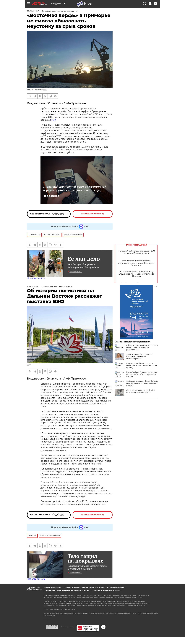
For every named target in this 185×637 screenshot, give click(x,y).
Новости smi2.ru (36, 278)
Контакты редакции (52, 587)
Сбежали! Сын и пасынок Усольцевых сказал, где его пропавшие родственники (142, 347)
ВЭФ (29, 365)
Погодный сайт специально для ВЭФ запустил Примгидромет (136, 252)
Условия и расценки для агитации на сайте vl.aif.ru (66, 590)
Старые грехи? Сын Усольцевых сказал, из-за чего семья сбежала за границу (141, 365)
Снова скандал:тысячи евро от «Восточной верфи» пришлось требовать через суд (74, 188)
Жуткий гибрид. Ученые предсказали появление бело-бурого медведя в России (142, 374)
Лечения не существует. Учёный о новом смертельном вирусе (140, 391)
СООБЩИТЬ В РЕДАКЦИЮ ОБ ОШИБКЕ (106, 590)
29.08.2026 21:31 (33, 286)
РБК (53, 120)
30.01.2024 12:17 (33, 11)
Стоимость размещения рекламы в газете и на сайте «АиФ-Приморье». (94, 587)
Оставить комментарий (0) (92, 214)
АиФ (45, 90)
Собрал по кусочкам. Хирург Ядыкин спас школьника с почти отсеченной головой (142, 383)
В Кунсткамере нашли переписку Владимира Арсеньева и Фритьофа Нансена (136, 274)
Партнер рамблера (67, 627)
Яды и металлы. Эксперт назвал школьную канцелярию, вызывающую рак (139, 356)
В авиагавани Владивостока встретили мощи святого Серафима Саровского (136, 263)
